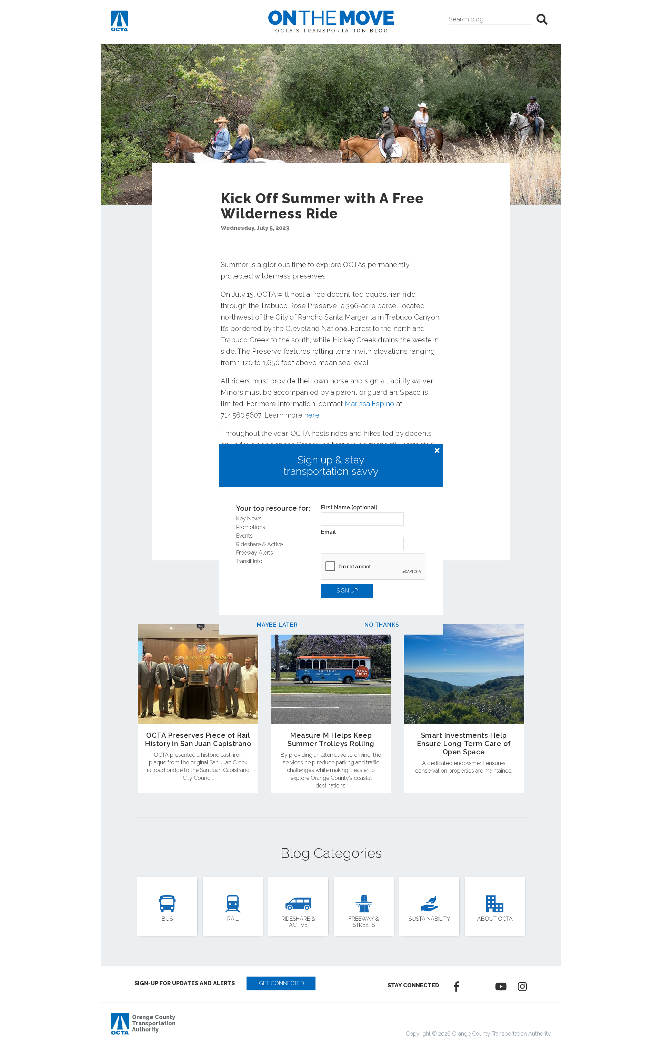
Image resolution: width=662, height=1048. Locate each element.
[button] (437, 450)
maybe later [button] (277, 625)
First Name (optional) (349, 508)
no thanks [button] (381, 625)
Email (328, 532)
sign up (347, 590)
